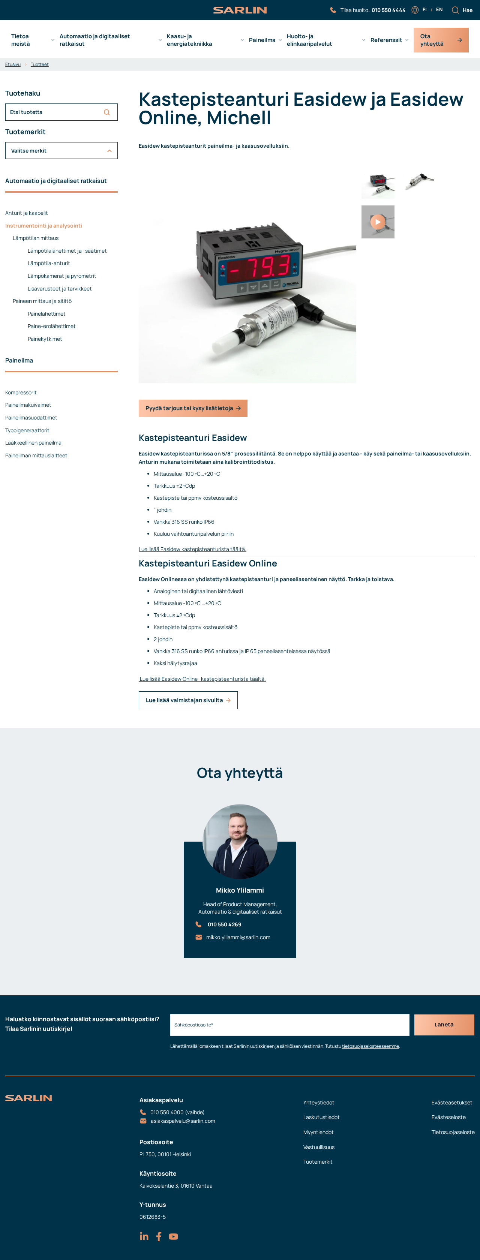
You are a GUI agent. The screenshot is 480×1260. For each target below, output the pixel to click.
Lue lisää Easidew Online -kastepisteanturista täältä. (202, 678)
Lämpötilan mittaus (35, 237)
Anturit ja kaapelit (26, 212)
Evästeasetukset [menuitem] (452, 1102)
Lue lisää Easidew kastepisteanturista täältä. (192, 549)
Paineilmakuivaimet (28, 404)
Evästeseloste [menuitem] (449, 1117)
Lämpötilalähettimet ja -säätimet (67, 250)
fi (425, 9)
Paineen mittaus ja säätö (42, 300)
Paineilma (262, 40)
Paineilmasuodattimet (31, 417)
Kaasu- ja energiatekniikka (189, 40)
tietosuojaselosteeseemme (370, 1046)
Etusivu (13, 64)
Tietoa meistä (20, 40)
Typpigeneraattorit (27, 430)
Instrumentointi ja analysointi (43, 225)
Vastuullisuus (318, 1147)
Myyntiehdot (318, 1132)
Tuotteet (40, 64)
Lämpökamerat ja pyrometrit (62, 275)
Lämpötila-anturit (49, 263)
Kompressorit (21, 392)
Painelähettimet (47, 313)
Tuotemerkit (318, 1161)
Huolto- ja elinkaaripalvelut (309, 40)
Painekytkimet (45, 338)
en (439, 9)
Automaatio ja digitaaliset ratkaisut (95, 40)
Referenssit (386, 40)
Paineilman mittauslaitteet (36, 455)
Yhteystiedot (318, 1102)
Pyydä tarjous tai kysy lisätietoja (189, 408)
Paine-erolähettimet (52, 326)
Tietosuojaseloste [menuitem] (453, 1132)
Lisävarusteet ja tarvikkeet (60, 288)
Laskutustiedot (321, 1117)
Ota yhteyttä (432, 40)
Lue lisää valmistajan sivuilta (184, 700)
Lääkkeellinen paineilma (33, 442)
